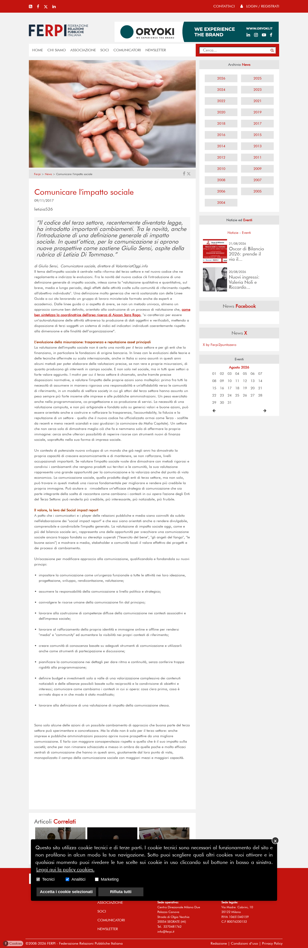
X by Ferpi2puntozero (219, 345)
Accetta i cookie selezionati (66, 891)
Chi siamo (56, 50)
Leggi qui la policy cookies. (65, 869)
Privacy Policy (272, 943)
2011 (257, 157)
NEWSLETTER (155, 50)
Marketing (110, 879)
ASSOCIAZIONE (83, 50)
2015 (257, 135)
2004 (221, 202)
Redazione (219, 943)
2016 (221, 135)
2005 (257, 191)
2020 (221, 112)
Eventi (246, 232)
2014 (221, 146)
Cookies (13, 943)
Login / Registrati (262, 6)
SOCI (104, 50)
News (48, 174)
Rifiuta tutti (120, 891)
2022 (221, 101)
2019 (257, 112)
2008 (221, 180)
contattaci (224, 6)
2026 (221, 78)
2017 (257, 123)
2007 (257, 180)
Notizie (233, 232)
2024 (221, 89)
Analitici (78, 879)
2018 (221, 123)
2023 (257, 89)
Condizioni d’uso (244, 943)
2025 (257, 78)
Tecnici (48, 879)
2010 (221, 169)
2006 (221, 191)
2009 (257, 169)
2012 (221, 157)
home (37, 50)
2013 (257, 146)
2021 (257, 101)
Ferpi (37, 174)
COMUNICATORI (127, 50)
